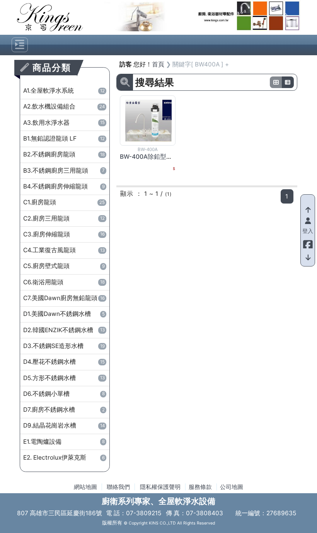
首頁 (158, 64)
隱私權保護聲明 (160, 487)
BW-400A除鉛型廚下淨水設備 (161, 156)
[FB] (308, 242)
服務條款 (200, 487)
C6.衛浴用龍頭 (64, 282)
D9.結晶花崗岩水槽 (64, 425)
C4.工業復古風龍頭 (64, 250)
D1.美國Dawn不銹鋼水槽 (64, 313)
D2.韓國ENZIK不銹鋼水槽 (64, 330)
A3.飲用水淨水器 (64, 122)
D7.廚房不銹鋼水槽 (64, 409)
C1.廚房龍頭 (64, 202)
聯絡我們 (118, 487)
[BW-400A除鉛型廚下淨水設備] (148, 120)
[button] (106, 15)
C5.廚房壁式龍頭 (64, 266)
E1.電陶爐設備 (64, 441)
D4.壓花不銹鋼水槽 (64, 361)
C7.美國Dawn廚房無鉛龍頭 (64, 298)
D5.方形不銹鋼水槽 (64, 378)
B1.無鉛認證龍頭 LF (64, 138)
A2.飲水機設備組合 (64, 106)
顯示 (126, 193)
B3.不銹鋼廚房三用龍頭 (64, 170)
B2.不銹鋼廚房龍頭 (64, 154)
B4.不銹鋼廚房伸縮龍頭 (64, 186)
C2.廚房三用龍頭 (64, 218)
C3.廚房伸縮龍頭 (64, 234)
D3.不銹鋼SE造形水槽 (64, 346)
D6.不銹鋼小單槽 (64, 393)
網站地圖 (85, 487)
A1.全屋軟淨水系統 (64, 90)
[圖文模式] (288, 82)
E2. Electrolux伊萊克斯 (64, 457)
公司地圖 (231, 487)
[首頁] (50, 16)
